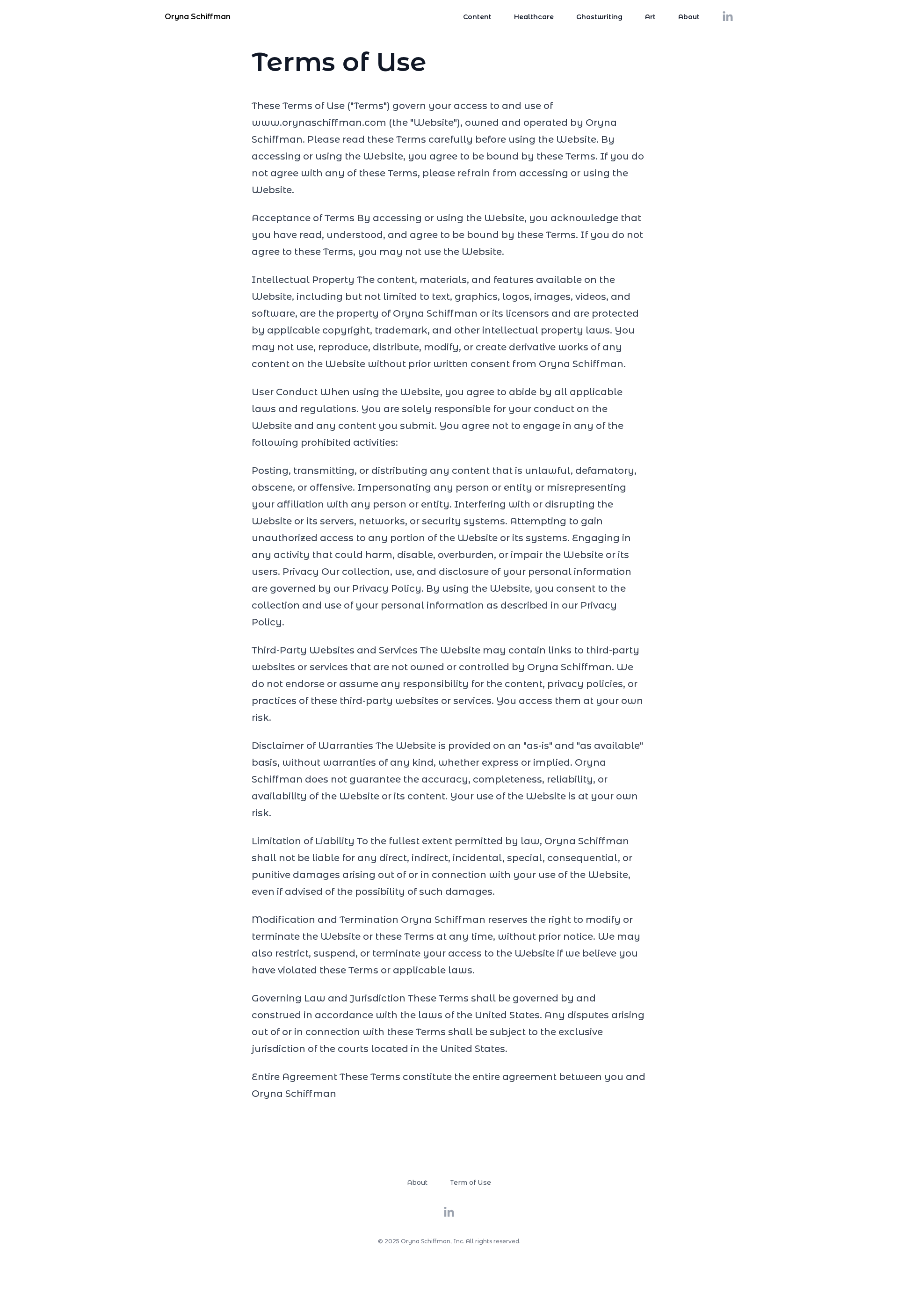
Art (650, 17)
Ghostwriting (599, 17)
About (689, 17)
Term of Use (470, 1182)
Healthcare (534, 17)
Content (477, 17)
